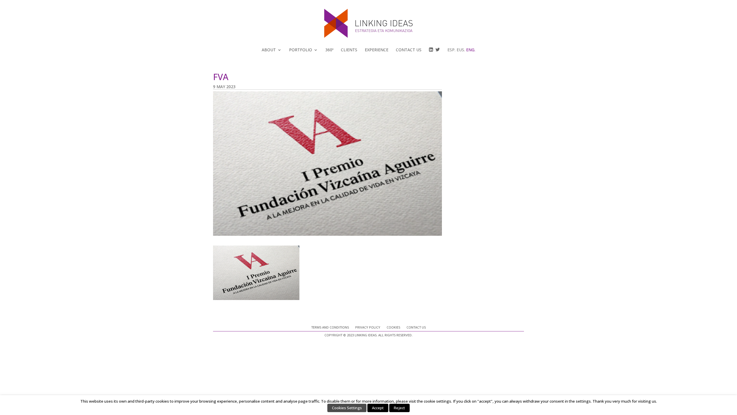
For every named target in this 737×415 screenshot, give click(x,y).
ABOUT (269, 50)
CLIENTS (349, 50)
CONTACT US (408, 50)
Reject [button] (399, 407)
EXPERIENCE (376, 50)
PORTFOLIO (300, 50)
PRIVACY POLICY (367, 327)
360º (329, 50)
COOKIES (393, 327)
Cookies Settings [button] (347, 407)
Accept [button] (378, 407)
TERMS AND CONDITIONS (330, 327)
